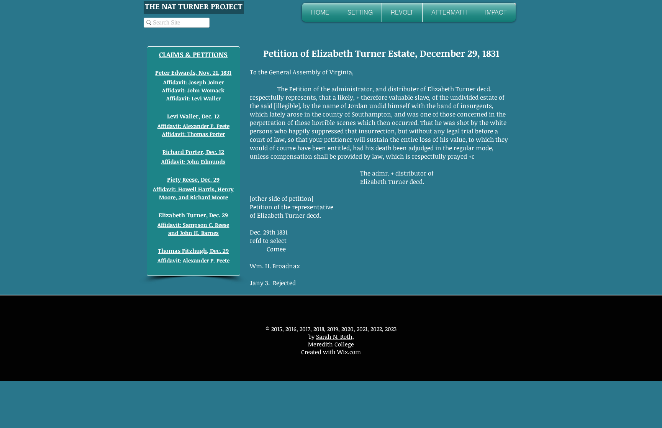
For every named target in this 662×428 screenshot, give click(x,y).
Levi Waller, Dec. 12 (193, 116)
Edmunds (213, 161)
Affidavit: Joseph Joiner (193, 82)
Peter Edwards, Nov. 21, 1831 (193, 72)
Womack (212, 90)
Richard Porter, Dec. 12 (193, 152)
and (174, 232)
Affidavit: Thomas (185, 134)
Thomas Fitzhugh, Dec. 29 (193, 250)
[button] (360, 12)
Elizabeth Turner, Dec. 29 (193, 215)
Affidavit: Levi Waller (193, 98)
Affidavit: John (181, 90)
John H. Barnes (199, 232)
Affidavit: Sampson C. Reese (193, 224)
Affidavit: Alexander (183, 126)
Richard (200, 197)
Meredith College (331, 344)
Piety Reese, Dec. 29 (193, 179)
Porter (217, 134)
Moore (219, 197)
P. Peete (219, 126)
